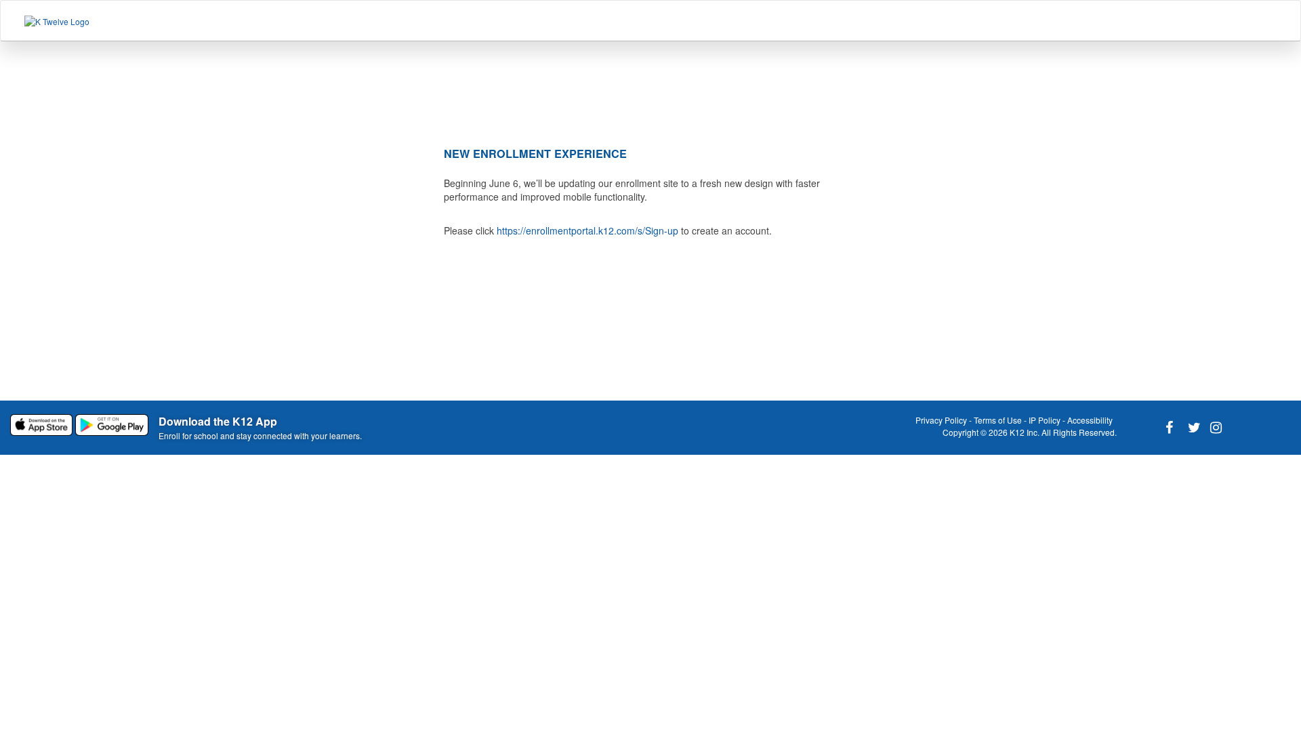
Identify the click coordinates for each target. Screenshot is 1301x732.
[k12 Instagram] (1213, 427)
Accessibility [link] (1090, 420)
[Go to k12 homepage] (56, 20)
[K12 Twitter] (1191, 427)
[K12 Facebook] (1169, 427)
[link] (42, 423)
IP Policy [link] (1044, 420)
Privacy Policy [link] (941, 420)
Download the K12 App (218, 421)
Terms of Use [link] (998, 420)
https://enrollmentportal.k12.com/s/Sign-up (587, 230)
